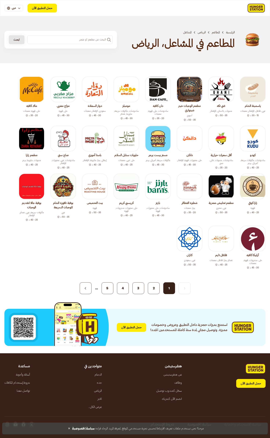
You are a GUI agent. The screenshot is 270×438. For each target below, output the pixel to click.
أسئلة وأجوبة (23, 374)
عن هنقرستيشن (172, 374)
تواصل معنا (23, 390)
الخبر (100, 398)
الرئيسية (230, 32)
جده (99, 382)
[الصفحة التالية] (85, 288)
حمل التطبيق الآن (42, 8)
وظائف (178, 382)
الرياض (202, 32)
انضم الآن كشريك (172, 398)
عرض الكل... (95, 406)
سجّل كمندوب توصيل (169, 390)
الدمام (98, 374)
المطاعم (216, 32)
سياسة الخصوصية (83, 428)
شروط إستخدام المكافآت (17, 382)
